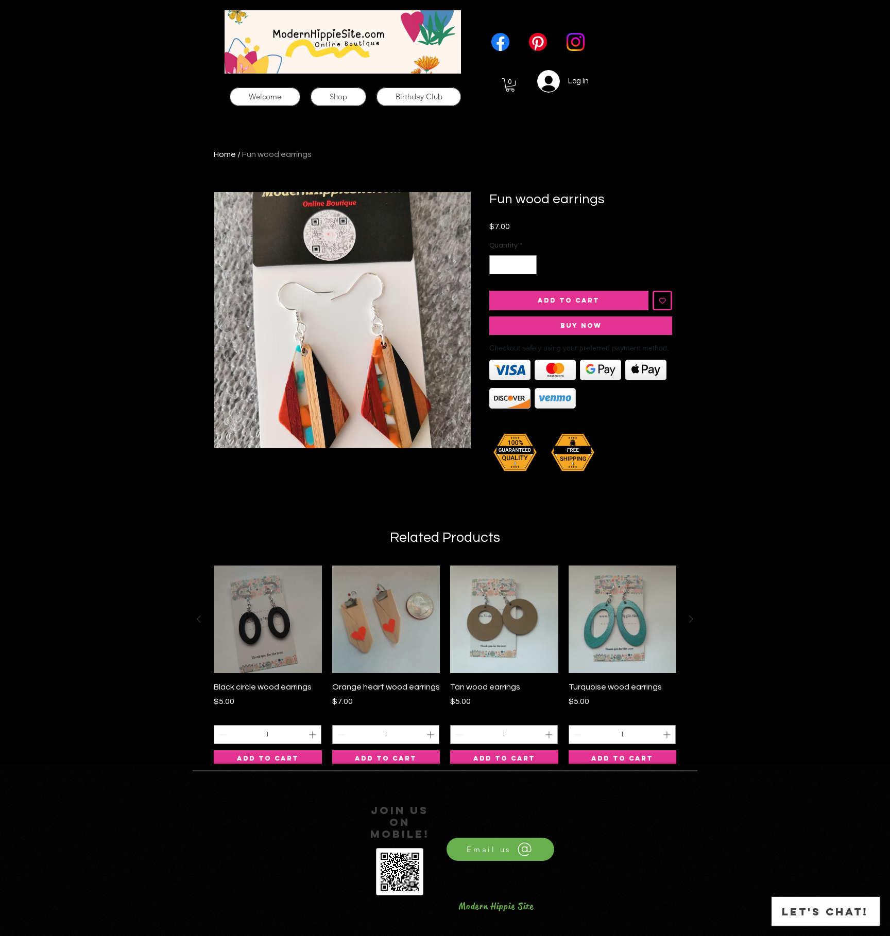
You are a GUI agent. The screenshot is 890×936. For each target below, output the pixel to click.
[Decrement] (497, 265)
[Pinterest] (538, 42)
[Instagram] (575, 42)
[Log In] (542, 81)
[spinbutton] (513, 265)
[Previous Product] (199, 619)
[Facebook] (500, 42)
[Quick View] (268, 620)
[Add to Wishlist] (663, 301)
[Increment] (528, 265)
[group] (445, 666)
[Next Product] (691, 619)
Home (225, 154)
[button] (510, 85)
